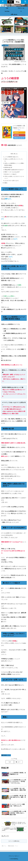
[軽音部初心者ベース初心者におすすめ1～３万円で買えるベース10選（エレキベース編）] (21, 21)
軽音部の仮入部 (8, 167)
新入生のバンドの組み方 (10, 174)
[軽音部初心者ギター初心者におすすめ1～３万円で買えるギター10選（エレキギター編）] (7, 21)
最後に (6, 182)
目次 (12, 153)
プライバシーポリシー (14, 856)
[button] (18, 762)
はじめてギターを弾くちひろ (11, 180)
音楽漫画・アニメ (6, 755)
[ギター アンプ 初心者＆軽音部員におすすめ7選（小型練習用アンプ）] (7, 29)
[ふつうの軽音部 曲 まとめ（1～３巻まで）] (21, 29)
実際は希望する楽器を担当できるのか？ (14, 169)
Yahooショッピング (19, 137)
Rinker (19, 129)
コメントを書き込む (14, 841)
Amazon (16, 132)
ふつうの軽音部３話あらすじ (11, 156)
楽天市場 (16, 135)
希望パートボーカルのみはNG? (12, 172)
